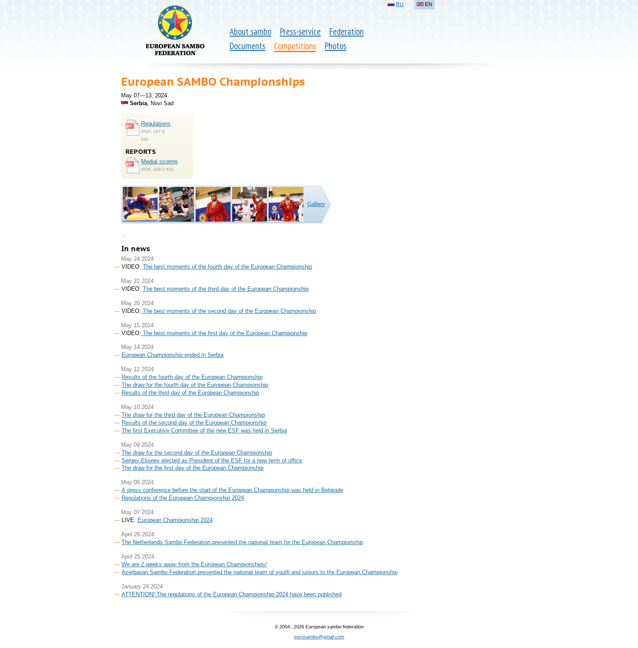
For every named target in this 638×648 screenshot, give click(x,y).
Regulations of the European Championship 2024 (183, 498)
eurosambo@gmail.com (319, 636)
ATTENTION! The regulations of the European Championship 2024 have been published (232, 594)
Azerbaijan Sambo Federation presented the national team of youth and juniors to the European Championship (260, 572)
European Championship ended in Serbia (173, 355)
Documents (247, 46)
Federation (346, 31)
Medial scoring (159, 161)
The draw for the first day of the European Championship (192, 468)
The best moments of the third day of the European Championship (226, 289)
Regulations (156, 123)
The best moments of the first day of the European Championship (224, 333)
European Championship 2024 (175, 520)
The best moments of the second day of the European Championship (228, 311)
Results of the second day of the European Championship (194, 422)
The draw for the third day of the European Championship (193, 415)
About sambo (250, 31)
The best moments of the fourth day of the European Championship (227, 266)
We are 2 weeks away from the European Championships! (194, 564)
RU (400, 4)
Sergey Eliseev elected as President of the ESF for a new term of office (212, 460)
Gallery (316, 204)
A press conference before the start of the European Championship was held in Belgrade (232, 490)
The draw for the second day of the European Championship (197, 452)
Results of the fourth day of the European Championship (192, 377)
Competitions (295, 46)
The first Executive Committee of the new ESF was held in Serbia (204, 430)
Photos (335, 46)
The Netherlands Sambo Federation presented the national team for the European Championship (242, 542)
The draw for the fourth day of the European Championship (195, 385)
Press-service (300, 31)
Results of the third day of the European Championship (190, 392)
